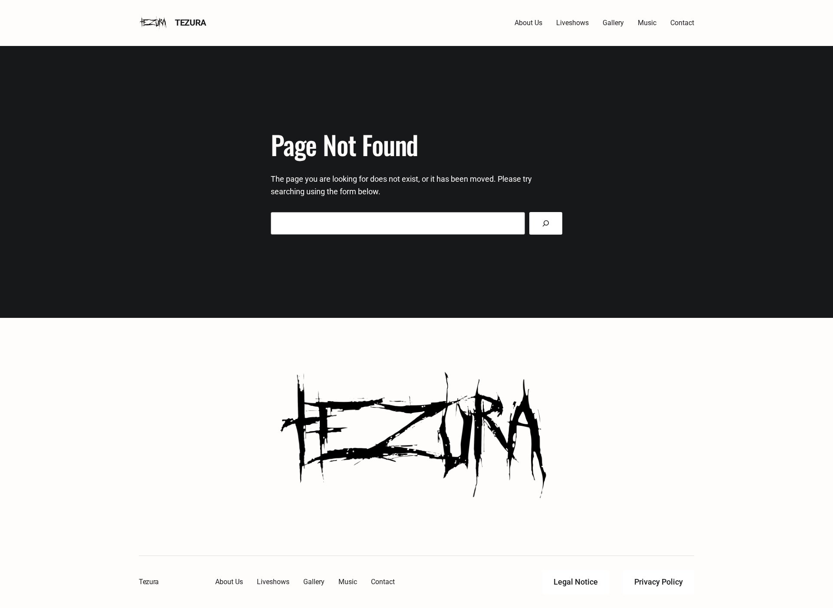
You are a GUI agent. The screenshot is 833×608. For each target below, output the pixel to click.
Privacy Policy (658, 581)
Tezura (190, 22)
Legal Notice (576, 581)
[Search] (545, 223)
